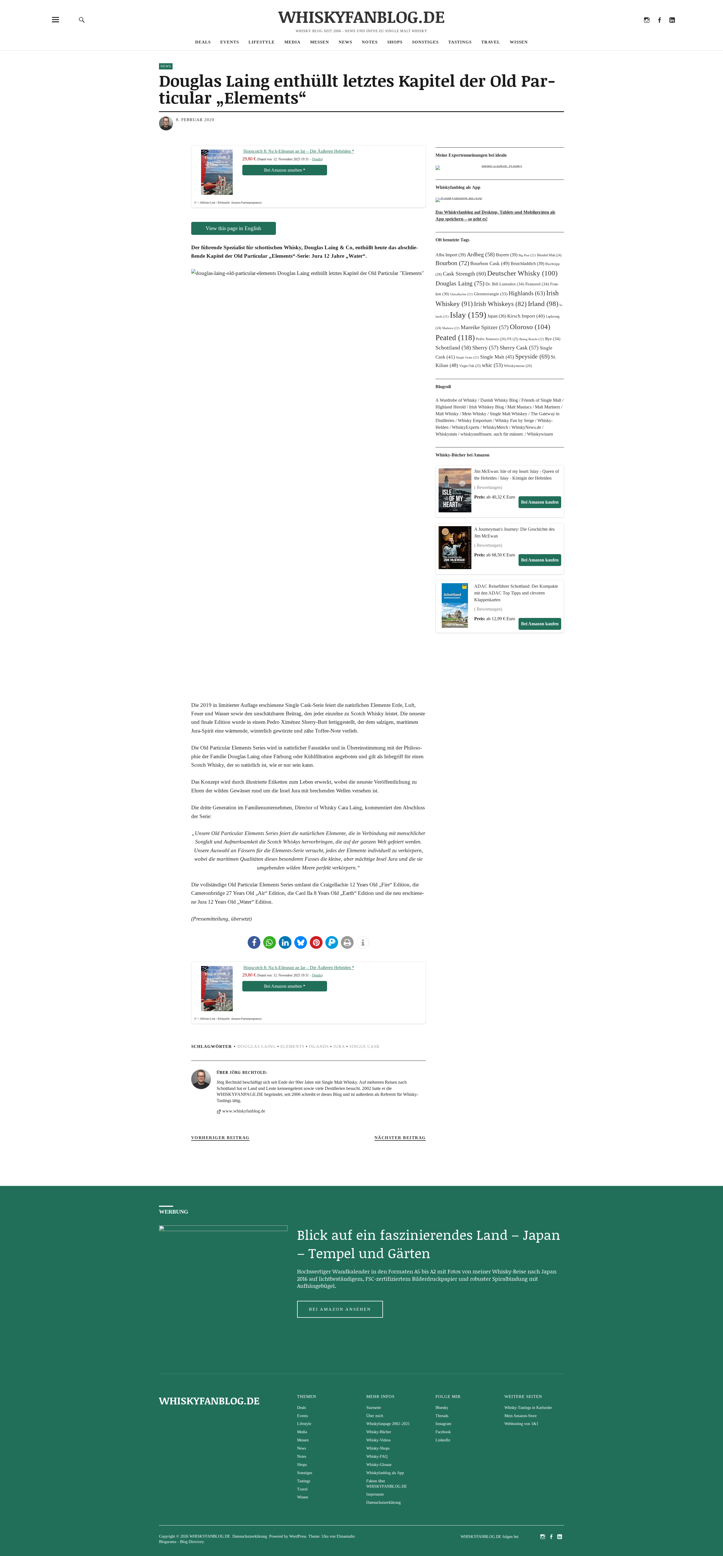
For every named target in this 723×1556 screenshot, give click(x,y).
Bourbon (452, 262)
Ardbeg (481, 254)
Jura (339, 1046)
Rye (552, 338)
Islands (319, 1046)
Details (316, 159)
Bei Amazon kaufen (540, 502)
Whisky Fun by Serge (514, 420)
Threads (634, 27)
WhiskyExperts (465, 427)
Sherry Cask (519, 347)
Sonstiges (425, 42)
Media (292, 42)
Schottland (453, 347)
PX (512, 339)
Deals (203, 42)
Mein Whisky (474, 413)
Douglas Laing (257, 1046)
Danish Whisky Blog (499, 400)
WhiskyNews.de (526, 427)
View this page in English (233, 228)
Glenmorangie (491, 294)
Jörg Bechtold (248, 1072)
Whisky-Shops (377, 1448)
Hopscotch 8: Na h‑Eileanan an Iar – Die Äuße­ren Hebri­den (298, 151)
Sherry (485, 347)
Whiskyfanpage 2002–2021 (388, 1424)
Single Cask (364, 1046)
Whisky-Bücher (378, 1432)
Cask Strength (464, 273)
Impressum (375, 1494)
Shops (394, 42)
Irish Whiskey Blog (486, 407)
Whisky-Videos (378, 1440)
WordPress (297, 1536)
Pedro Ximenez (491, 339)
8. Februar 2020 (195, 119)
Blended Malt (549, 255)
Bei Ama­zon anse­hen (284, 170)
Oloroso (530, 327)
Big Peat (527, 255)
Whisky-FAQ (376, 1456)
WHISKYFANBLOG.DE (361, 16)
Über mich (374, 1416)
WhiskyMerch (495, 427)
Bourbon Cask (489, 263)
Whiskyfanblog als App (385, 1473)
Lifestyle (262, 42)
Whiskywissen (540, 434)
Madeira (451, 328)
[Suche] (82, 19)
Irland (543, 303)
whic (492, 365)
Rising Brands (531, 339)
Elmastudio (346, 1536)
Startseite (373, 1408)
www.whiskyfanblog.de (243, 1111)
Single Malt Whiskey (508, 413)
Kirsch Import (526, 316)
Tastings (460, 42)
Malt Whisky (447, 413)
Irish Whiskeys (500, 303)
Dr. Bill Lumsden (504, 284)
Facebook (659, 27)
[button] (254, 942)
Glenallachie (461, 294)
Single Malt (497, 357)
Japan (496, 316)
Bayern (506, 254)
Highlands (527, 293)
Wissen (519, 42)
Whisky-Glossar (379, 1465)
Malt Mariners (547, 407)
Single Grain (467, 357)
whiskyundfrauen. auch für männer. (492, 434)
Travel (490, 42)
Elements (292, 1046)
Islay (468, 314)
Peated (455, 337)
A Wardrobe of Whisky (456, 400)
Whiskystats (446, 434)
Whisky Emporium (475, 420)
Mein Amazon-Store (520, 1416)
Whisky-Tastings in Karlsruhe (528, 1408)
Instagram (646, 27)
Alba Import (450, 254)
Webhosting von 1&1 (521, 1424)
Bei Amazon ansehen (340, 1309)
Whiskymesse (518, 366)
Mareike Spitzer (485, 327)
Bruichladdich (527, 263)
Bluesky (621, 27)
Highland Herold (450, 407)
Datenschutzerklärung (383, 1502)
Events (229, 42)
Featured (537, 284)
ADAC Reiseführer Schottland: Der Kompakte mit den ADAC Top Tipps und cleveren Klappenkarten (516, 593)
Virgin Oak (470, 366)
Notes (370, 42)
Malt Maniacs (519, 407)
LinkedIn (672, 27)
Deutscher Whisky (522, 273)
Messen (319, 42)
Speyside (532, 356)
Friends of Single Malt (541, 400)
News (345, 42)
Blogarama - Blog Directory (181, 1542)
